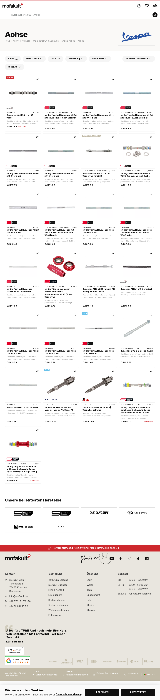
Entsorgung (54, 615)
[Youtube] (112, 558)
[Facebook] (121, 558)
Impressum (133, 673)
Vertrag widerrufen (58, 605)
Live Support (55, 595)
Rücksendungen (56, 600)
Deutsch (151, 674)
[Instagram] (129, 558)
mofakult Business (58, 585)
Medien (90, 605)
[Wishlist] (147, 6)
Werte (90, 585)
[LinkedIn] (147, 558)
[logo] (12, 5)
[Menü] (22, 648)
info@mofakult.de (18, 596)
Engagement (93, 595)
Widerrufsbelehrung (58, 610)
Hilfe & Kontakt (56, 590)
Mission (91, 610)
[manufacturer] (23, 513)
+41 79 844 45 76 (18, 606)
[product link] (23, 103)
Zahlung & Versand (58, 580)
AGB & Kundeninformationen (77, 673)
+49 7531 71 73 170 (20, 601)
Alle (61, 526)
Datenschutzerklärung (108, 673)
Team (89, 590)
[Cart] (155, 6)
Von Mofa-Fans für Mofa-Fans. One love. (16, 674)
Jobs (89, 600)
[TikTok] (138, 558)
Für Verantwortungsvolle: (47, 673)
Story (89, 580)
